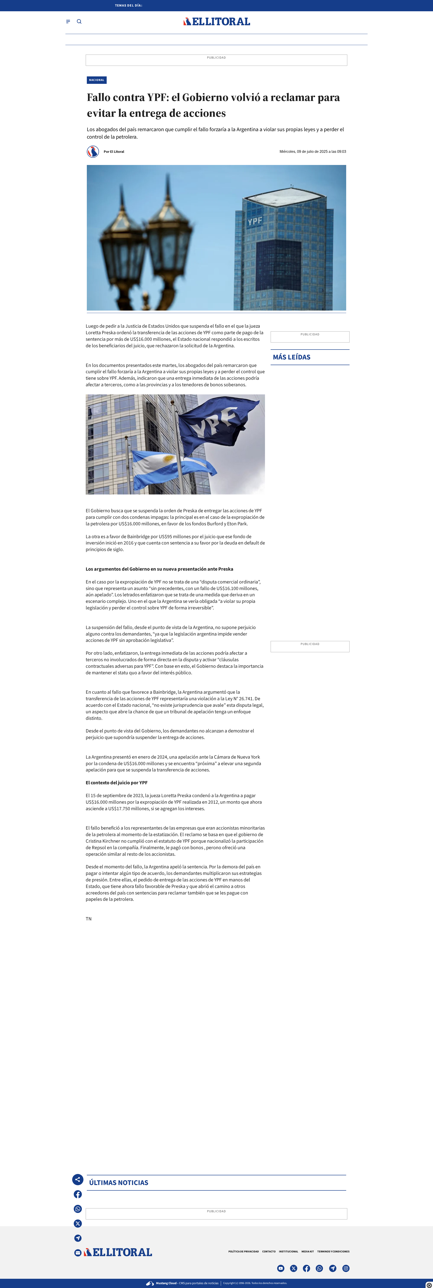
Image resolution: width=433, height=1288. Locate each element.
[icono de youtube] (280, 1268)
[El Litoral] (216, 21)
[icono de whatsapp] (319, 1268)
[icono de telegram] (333, 1268)
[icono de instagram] (346, 1268)
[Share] (77, 1179)
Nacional (96, 80)
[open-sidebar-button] (68, 21)
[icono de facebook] (306, 1268)
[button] (77, 1194)
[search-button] (79, 21)
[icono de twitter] (293, 1268)
